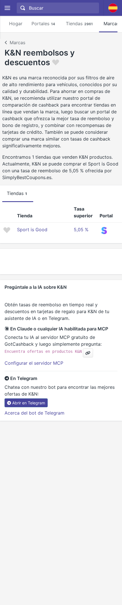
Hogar (15, 23)
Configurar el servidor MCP (34, 363)
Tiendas (79, 23)
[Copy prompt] (88, 353)
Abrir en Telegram (28, 402)
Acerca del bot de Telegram (34, 413)
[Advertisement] (61, 261)
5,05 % (81, 229)
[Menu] (7, 8)
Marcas (17, 42)
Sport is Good (32, 229)
